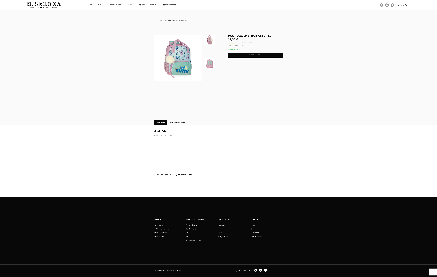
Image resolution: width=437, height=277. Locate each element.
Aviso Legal (157, 240)
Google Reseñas (223, 236)
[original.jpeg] (178, 58)
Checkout (254, 229)
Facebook (221, 225)
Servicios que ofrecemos (161, 229)
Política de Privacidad (160, 233)
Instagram (221, 229)
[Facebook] (387, 5)
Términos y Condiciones (193, 240)
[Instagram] (381, 5)
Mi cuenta (254, 225)
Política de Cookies (160, 236)
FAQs (188, 236)
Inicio (155, 20)
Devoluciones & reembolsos (195, 229)
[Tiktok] (392, 5)
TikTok (220, 233)
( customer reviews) (245, 43)
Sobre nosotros (158, 225)
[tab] (160, 122)
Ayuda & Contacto (191, 225)
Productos (162, 20)
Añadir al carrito (255, 55)
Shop (187, 233)
